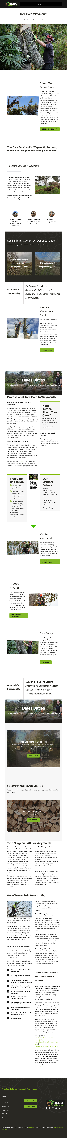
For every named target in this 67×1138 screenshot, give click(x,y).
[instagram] (30, 19)
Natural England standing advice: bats (46, 1046)
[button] (8, 748)
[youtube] (36, 19)
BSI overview (38, 1067)
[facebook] (24, 19)
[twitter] (27, 19)
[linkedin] (59, 1108)
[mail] (39, 19)
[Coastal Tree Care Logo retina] (11, 2)
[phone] (43, 19)
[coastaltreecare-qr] (33, 481)
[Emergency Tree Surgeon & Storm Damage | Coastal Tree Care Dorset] (33, 475)
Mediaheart (31, 1127)
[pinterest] (33, 19)
